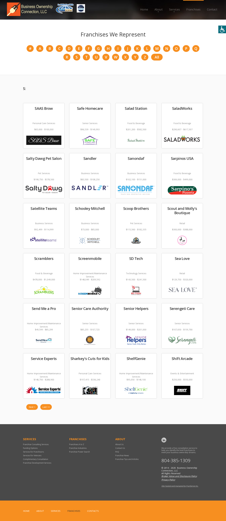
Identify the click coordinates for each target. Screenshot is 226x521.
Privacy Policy (168, 479)
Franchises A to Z (76, 444)
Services (174, 9)
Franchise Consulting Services (36, 444)
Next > (32, 407)
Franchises (193, 9)
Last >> (46, 407)
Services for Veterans (32, 455)
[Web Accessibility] (222, 29)
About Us (119, 444)
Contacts (93, 510)
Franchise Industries (78, 448)
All (157, 57)
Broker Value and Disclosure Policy (179, 476)
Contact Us (120, 448)
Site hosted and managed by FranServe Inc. (179, 486)
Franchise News (122, 455)
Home (144, 9)
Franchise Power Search (79, 451)
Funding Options (30, 448)
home (26, 510)
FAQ (117, 451)
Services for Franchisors (33, 451)
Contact (212, 9)
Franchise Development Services (37, 463)
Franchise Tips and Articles (127, 459)
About (159, 9)
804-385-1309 (175, 460)
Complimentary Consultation (35, 459)
